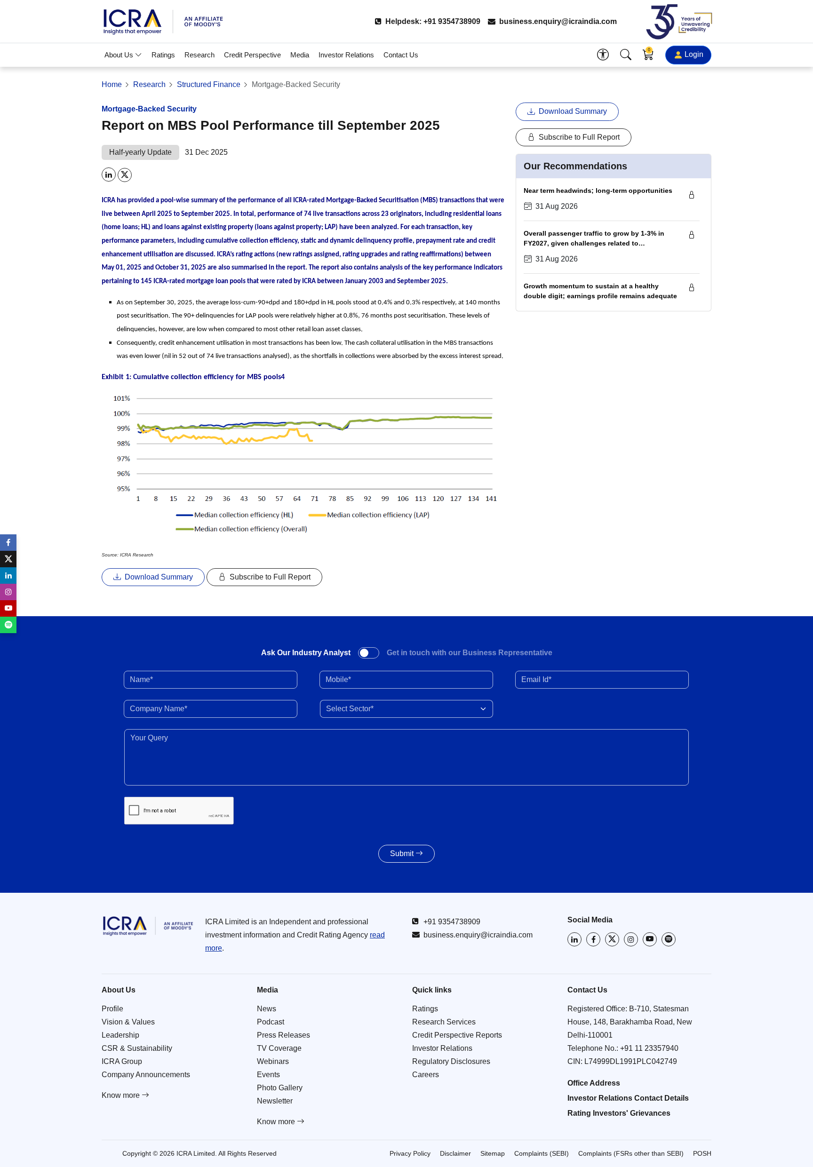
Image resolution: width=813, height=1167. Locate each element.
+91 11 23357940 (649, 1048)
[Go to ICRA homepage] (148, 925)
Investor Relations (346, 55)
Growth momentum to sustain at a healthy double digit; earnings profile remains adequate (600, 291)
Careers (425, 1075)
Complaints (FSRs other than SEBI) (631, 1153)
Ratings (163, 55)
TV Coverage (279, 1048)
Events (268, 1075)
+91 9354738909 (451, 922)
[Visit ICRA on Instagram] (631, 939)
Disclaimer (455, 1153)
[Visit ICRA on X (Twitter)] (612, 939)
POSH (702, 1153)
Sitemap (492, 1153)
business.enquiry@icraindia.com (557, 21)
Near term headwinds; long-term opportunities (598, 190)
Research (199, 55)
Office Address (593, 1083)
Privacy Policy (410, 1153)
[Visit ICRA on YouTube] (650, 939)
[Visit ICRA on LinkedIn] (574, 939)
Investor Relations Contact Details (628, 1098)
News (266, 1009)
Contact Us (400, 55)
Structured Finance (208, 84)
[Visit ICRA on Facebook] (593, 939)
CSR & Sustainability (137, 1048)
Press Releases (283, 1035)
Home (112, 84)
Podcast (270, 1022)
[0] (648, 56)
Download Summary (158, 577)
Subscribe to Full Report (269, 577)
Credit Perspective (252, 55)
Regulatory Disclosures (451, 1061)
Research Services (444, 1022)
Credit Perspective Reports (457, 1035)
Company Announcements (146, 1075)
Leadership (120, 1035)
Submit (402, 853)
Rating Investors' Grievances (618, 1113)
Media (299, 55)
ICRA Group (122, 1061)
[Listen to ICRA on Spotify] (669, 939)
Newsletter (275, 1101)
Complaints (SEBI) (541, 1153)
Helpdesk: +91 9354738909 (431, 21)
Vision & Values (128, 1022)
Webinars (273, 1061)
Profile (112, 1009)
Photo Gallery (280, 1088)
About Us (119, 55)
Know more (122, 1095)
